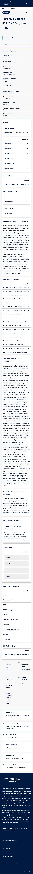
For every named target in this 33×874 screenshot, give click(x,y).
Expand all (25, 139)
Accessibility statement (10, 840)
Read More (26, 540)
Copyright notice (9, 856)
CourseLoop (29, 871)
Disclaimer (7, 848)
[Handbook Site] (11, 780)
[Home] (5, 4)
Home (2, 8)
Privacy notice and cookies (11, 864)
